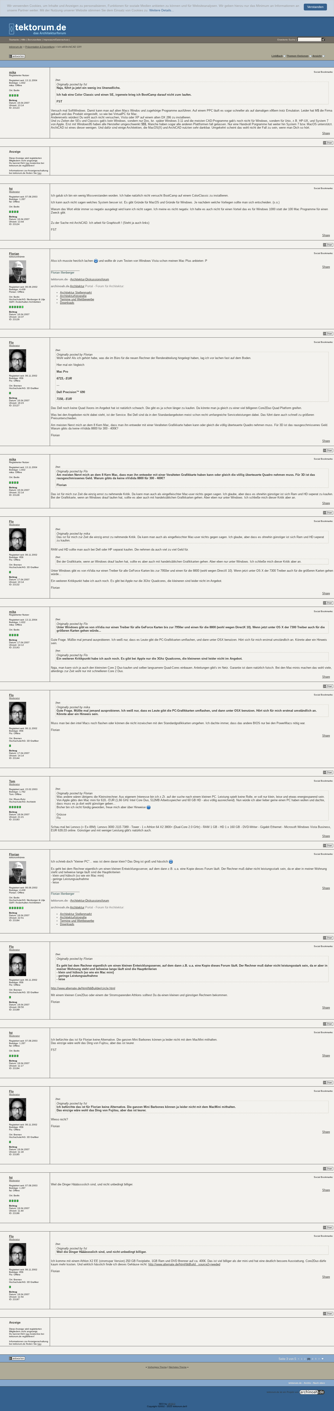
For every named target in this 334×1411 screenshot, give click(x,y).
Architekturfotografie (73, 296)
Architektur (77, 286)
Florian (14, 253)
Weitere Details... (161, 10)
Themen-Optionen (298, 56)
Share (326, 133)
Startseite (14, 39)
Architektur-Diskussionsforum (89, 279)
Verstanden (315, 7)
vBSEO (171, 1404)
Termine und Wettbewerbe (77, 299)
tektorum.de (15, 46)
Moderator (14, 191)
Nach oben (319, 1383)
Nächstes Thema (178, 1367)
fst (10, 188)
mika (12, 72)
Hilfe (23, 39)
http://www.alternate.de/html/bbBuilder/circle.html (83, 988)
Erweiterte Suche (286, 39)
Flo (11, 342)
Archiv (307, 1383)
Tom (12, 781)
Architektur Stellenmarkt (76, 292)
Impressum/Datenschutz (56, 39)
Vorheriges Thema (157, 1367)
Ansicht (317, 56)
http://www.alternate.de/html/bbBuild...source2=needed (184, 1264)
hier (28, 163)
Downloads (67, 302)
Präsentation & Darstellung (40, 46)
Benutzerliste (34, 39)
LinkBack (277, 56)
